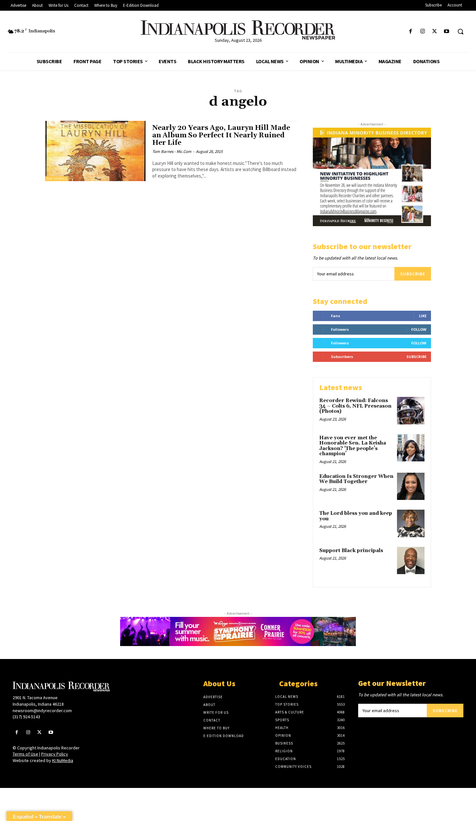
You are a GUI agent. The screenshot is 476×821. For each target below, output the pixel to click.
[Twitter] (434, 31)
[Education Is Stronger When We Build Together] (411, 486)
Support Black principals (351, 551)
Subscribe (412, 274)
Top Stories (56, 179)
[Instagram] (422, 31)
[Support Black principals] (411, 560)
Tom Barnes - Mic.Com (171, 151)
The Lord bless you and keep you (355, 516)
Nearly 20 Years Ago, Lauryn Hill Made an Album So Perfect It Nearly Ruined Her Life (221, 135)
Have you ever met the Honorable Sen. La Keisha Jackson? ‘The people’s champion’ (352, 446)
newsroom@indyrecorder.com (42, 710)
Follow (418, 329)
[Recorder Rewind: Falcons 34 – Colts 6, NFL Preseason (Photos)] (411, 410)
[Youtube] (446, 31)
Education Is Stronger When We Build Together (356, 479)
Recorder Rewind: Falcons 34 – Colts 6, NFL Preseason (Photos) (355, 406)
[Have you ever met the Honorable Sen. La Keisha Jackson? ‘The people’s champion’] (411, 448)
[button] (460, 31)
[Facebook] (410, 31)
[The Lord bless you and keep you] (411, 523)
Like (422, 315)
